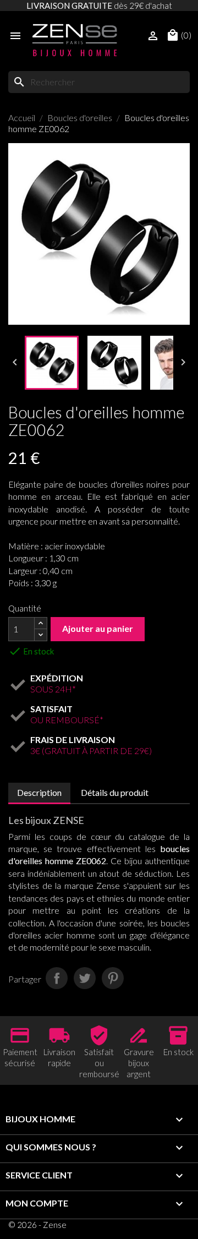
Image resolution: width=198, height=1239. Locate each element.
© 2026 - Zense (37, 1225)
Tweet (85, 978)
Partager (57, 978)
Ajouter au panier (97, 628)
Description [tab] (39, 792)
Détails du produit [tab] (114, 792)
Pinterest (113, 978)
